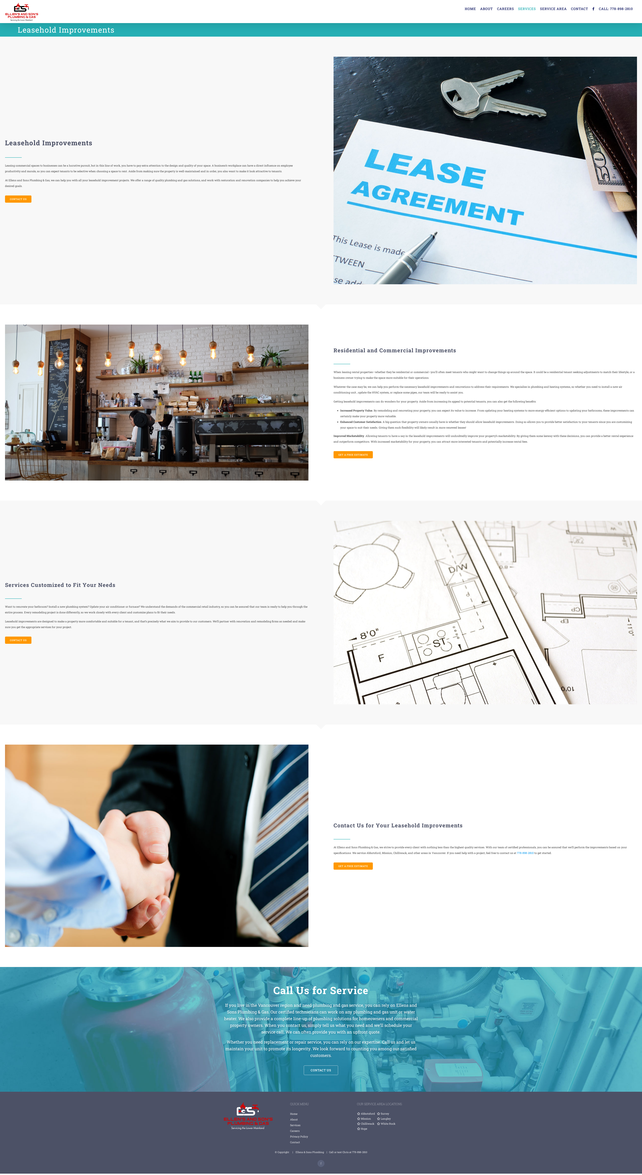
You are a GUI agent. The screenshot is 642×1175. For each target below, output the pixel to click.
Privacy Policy (299, 1136)
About (294, 1119)
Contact (295, 1142)
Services (295, 1125)
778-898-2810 (525, 853)
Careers (295, 1131)
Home (293, 1113)
